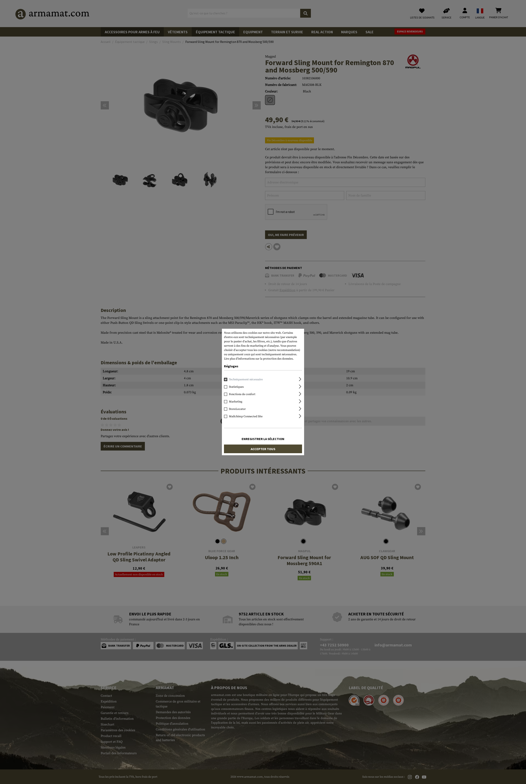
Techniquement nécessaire (246, 379)
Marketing (235, 401)
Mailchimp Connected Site (246, 416)
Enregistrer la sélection (263, 439)
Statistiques (236, 387)
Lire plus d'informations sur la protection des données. (259, 359)
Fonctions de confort (242, 394)
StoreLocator (237, 409)
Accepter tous (263, 449)
